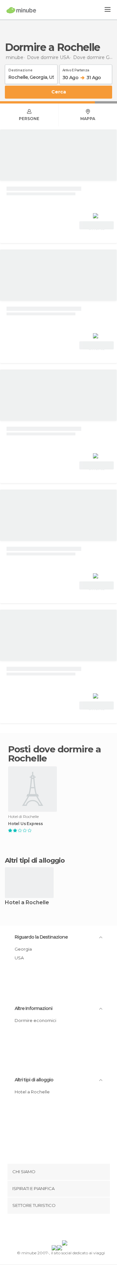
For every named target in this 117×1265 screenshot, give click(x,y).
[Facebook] (48, 1228)
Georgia (23, 949)
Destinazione (20, 69)
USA (19, 957)
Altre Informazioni (33, 1008)
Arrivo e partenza (75, 69)
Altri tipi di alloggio (34, 1080)
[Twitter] (57, 1228)
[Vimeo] (65, 1228)
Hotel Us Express (25, 823)
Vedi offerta (96, 226)
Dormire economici (35, 1020)
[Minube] (21, 10)
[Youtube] (74, 1228)
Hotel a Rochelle (27, 903)
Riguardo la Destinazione (41, 937)
